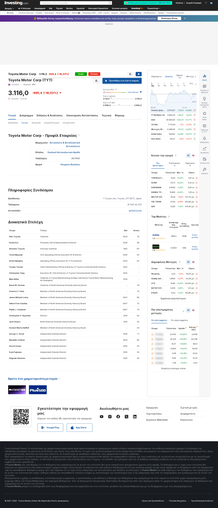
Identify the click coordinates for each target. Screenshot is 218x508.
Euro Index (156, 139)
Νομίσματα (156, 76)
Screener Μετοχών (26, 13)
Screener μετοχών (120, 8)
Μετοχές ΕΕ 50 (158, 129)
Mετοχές (10, 13)
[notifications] (206, 2)
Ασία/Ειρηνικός (150, 13)
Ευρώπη (123, 13)
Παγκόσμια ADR (89, 13)
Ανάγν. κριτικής (195, 236)
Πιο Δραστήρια (158, 164)
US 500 (154, 124)
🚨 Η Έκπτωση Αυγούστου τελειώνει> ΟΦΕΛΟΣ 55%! (148, 3)
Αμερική (114, 13)
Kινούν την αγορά (162, 155)
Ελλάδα (39, 13)
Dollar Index (156, 134)
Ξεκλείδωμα (133, 92)
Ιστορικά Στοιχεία (51, 123)
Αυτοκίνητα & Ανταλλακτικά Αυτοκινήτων (65, 144)
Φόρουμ (119, 115)
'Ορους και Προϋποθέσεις (153, 501)
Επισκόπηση (13, 123)
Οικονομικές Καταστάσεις (82, 115)
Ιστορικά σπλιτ (69, 123)
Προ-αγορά (49, 13)
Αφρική (161, 13)
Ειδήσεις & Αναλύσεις (50, 115)
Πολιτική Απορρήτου (177, 501)
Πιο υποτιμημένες (159, 320)
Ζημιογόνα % (190, 164)
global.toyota (135, 210)
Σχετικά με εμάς (188, 407)
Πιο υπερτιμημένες (179, 320)
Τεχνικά (106, 115)
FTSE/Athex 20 (158, 115)
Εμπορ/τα (179, 76)
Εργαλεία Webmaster (157, 420)
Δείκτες (169, 76)
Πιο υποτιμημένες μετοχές (162, 311)
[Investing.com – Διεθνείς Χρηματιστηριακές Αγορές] (16, 3)
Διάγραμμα (26, 115)
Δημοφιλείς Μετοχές (164, 262)
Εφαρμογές (152, 407)
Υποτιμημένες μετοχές (175, 13)
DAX (153, 120)
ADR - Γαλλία (103, 13)
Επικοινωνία (186, 420)
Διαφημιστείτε (187, 413)
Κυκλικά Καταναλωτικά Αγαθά (64, 152)
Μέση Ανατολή (135, 13)
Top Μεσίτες (158, 216)
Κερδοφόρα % (174, 164)
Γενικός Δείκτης (158, 110)
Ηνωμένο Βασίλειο (70, 164)
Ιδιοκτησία (36, 123)
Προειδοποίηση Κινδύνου (202, 501)
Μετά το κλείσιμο (62, 13)
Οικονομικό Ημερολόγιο (98, 8)
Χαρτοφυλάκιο (154, 413)
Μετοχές (190, 76)
